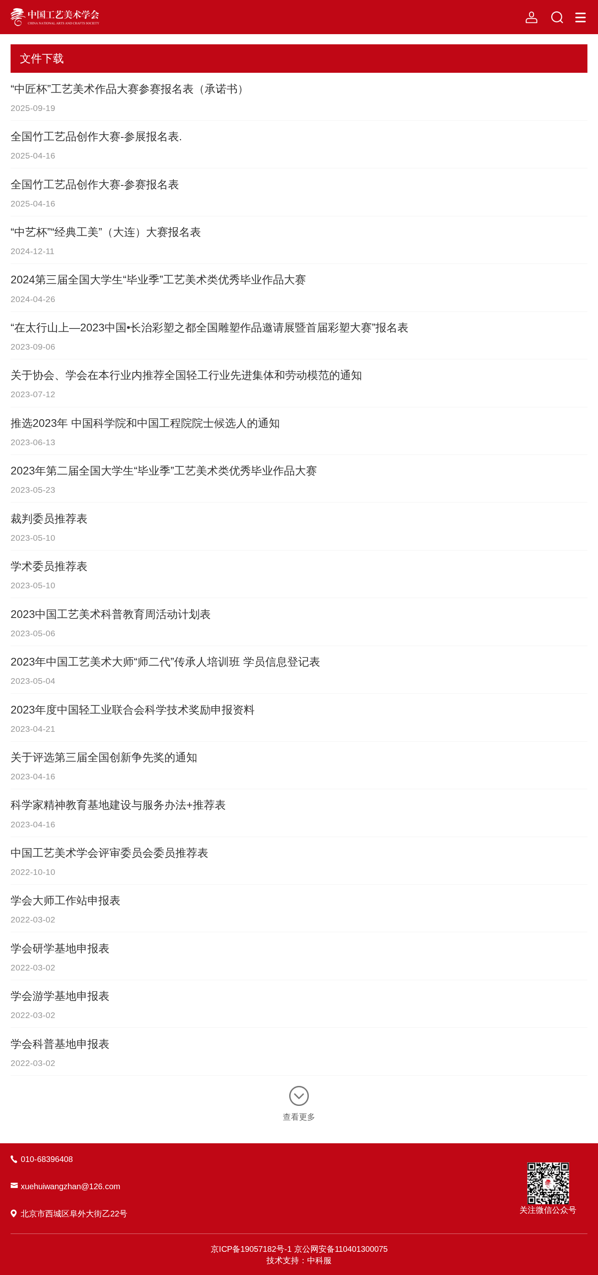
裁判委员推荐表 (49, 518)
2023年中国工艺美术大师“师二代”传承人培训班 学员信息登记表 (165, 661)
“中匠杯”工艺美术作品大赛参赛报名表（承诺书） (130, 89)
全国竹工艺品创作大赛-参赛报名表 (95, 184)
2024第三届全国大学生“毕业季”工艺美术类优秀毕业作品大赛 (158, 279)
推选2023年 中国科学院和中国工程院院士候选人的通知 (145, 423)
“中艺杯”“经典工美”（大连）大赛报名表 (106, 232)
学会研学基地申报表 (60, 948)
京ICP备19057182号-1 (251, 1248)
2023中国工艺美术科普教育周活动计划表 (111, 614)
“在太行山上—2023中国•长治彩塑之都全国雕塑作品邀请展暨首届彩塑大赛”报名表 (209, 327)
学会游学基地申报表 (60, 996)
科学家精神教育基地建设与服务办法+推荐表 (118, 805)
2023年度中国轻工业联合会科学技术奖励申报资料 (133, 709)
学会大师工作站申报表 (65, 900)
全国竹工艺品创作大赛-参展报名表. (96, 136)
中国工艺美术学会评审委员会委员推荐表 (109, 852)
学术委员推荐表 (49, 566)
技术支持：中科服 (299, 1260)
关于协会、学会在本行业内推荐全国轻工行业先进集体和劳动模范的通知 (186, 375)
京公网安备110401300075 (341, 1248)
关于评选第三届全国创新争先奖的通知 (104, 757)
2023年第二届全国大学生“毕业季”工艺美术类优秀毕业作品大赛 (164, 470)
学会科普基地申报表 (60, 1044)
